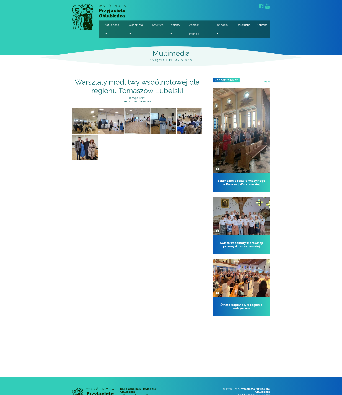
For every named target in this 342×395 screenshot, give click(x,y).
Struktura (158, 25)
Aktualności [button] (112, 25)
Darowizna (243, 25)
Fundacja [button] (222, 25)
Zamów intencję (194, 29)
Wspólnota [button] (136, 25)
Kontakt (262, 25)
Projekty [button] (175, 25)
